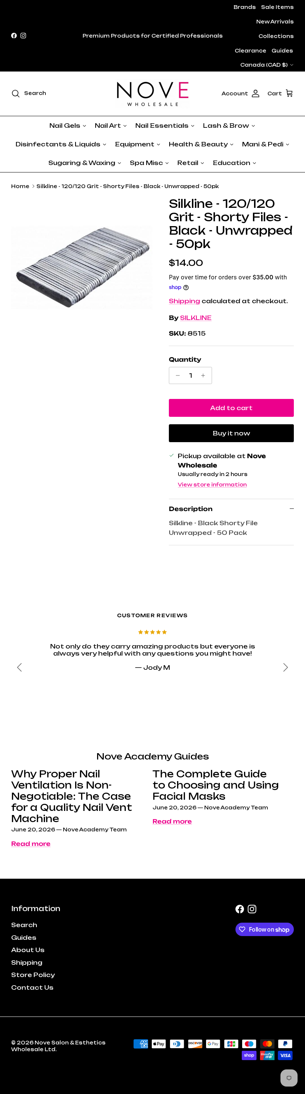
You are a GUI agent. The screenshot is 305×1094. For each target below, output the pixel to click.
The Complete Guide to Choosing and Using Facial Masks (215, 785)
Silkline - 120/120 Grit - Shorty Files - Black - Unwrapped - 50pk (127, 186)
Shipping (184, 301)
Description (190, 509)
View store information (212, 485)
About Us (28, 950)
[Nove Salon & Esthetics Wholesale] (152, 93)
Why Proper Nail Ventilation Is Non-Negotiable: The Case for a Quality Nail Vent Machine (71, 796)
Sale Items (277, 7)
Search (24, 925)
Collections (276, 36)
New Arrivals (275, 22)
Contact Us (32, 987)
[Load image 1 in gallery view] (81, 268)
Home (20, 186)
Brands (245, 7)
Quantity (185, 359)
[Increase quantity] (205, 375)
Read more (31, 843)
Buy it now (231, 433)
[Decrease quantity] (175, 375)
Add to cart (231, 408)
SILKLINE (196, 317)
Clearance (250, 51)
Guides (282, 51)
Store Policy (33, 975)
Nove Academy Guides (152, 756)
